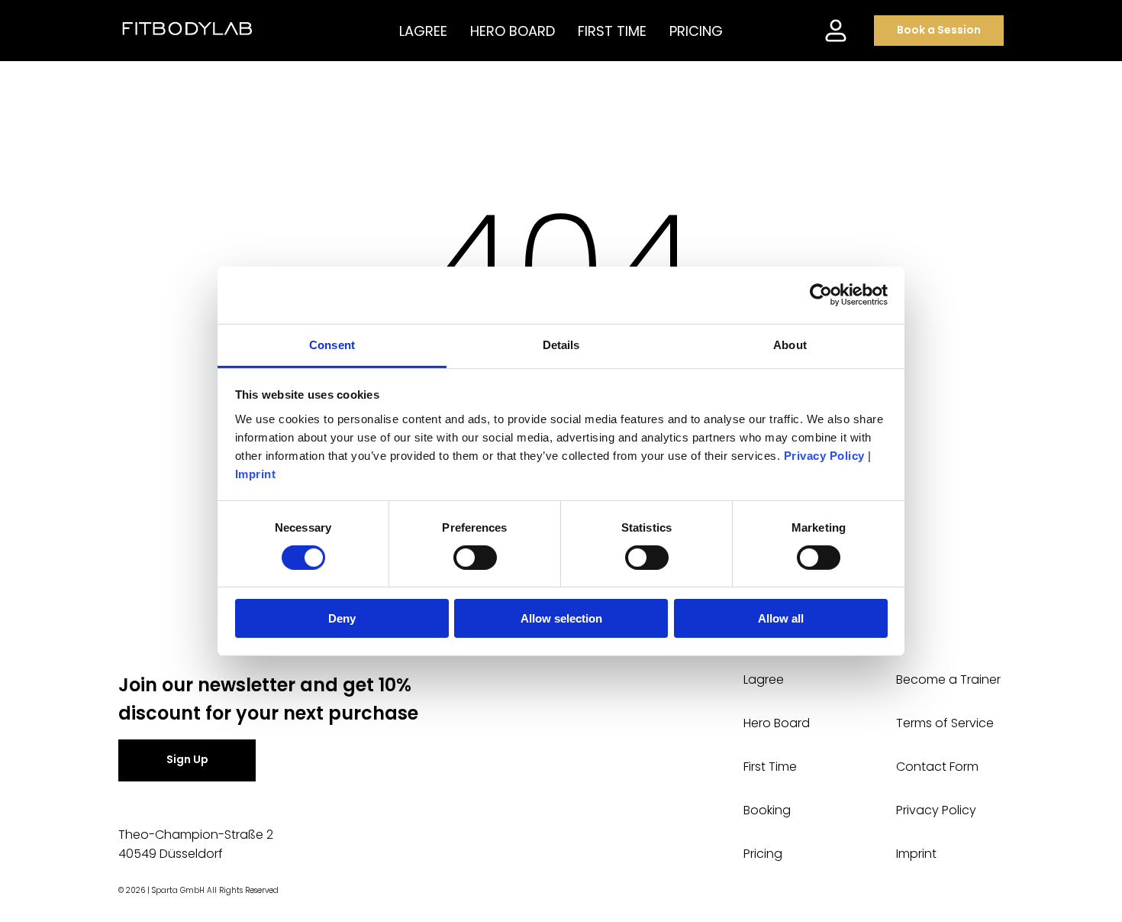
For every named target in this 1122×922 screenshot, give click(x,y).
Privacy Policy (936, 810)
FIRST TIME (612, 30)
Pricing (762, 853)
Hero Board (776, 723)
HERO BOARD (512, 30)
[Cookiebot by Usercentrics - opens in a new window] (821, 294)
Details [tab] (561, 344)
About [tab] (790, 344)
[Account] (835, 30)
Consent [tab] (332, 344)
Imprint (916, 853)
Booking (767, 810)
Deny (342, 618)
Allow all (781, 618)
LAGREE (423, 30)
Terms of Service (945, 723)
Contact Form (937, 766)
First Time (770, 766)
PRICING (696, 30)
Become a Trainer (948, 679)
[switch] (475, 557)
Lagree (763, 679)
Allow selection (561, 618)
